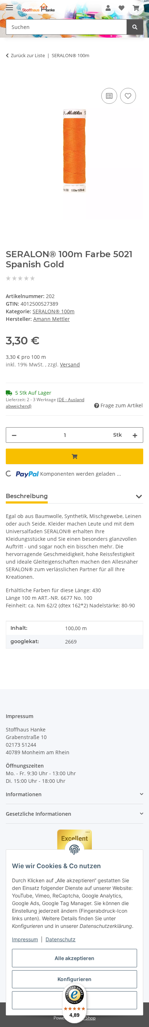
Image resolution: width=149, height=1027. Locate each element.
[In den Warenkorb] (11, 78)
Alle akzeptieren (74, 958)
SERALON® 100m (53, 311)
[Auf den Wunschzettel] (128, 96)
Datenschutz (61, 939)
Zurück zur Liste (28, 55)
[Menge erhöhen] (135, 435)
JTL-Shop (86, 1018)
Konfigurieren (74, 979)
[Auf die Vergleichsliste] (109, 96)
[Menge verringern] (14, 435)
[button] (108, 8)
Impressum (25, 939)
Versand (70, 364)
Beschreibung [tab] (27, 496)
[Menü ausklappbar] (9, 4)
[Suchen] (135, 27)
